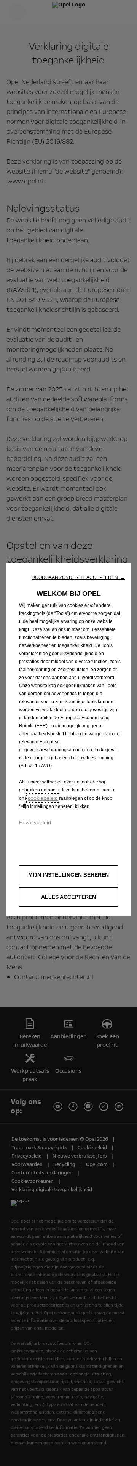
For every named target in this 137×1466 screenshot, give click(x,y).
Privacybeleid (35, 822)
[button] (78, 577)
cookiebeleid (43, 798)
